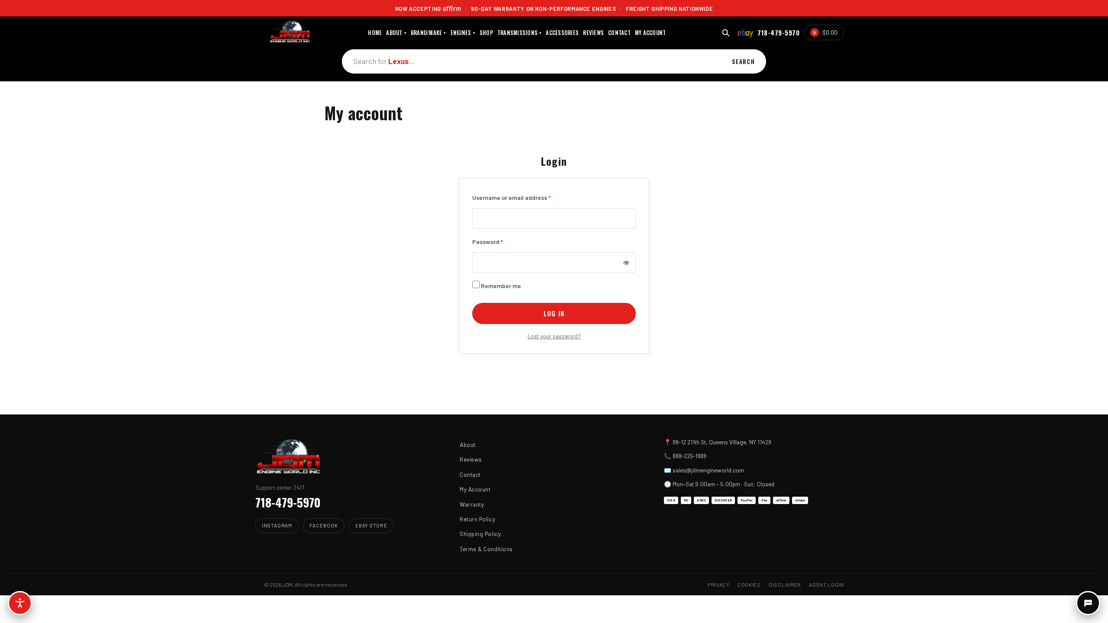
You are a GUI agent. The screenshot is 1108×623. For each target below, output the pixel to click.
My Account (475, 489)
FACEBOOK (323, 525)
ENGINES (463, 33)
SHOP (486, 33)
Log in (554, 313)
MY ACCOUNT (650, 33)
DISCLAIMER (785, 584)
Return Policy (477, 519)
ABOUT (396, 33)
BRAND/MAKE (428, 33)
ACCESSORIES (562, 33)
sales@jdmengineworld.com (708, 470)
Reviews (471, 459)
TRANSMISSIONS (519, 33)
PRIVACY (719, 584)
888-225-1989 (689, 455)
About (468, 444)
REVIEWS (593, 33)
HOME (375, 33)
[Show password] (625, 262)
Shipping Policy (480, 533)
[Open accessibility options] (20, 603)
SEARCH (743, 61)
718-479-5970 (778, 32)
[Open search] (725, 33)
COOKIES (749, 584)
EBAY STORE (371, 525)
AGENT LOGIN (826, 584)
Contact (470, 474)
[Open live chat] (1088, 603)
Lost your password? (554, 336)
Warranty (472, 504)
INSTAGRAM (277, 525)
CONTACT (619, 33)
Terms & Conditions (486, 548)
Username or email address (511, 197)
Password (487, 241)
